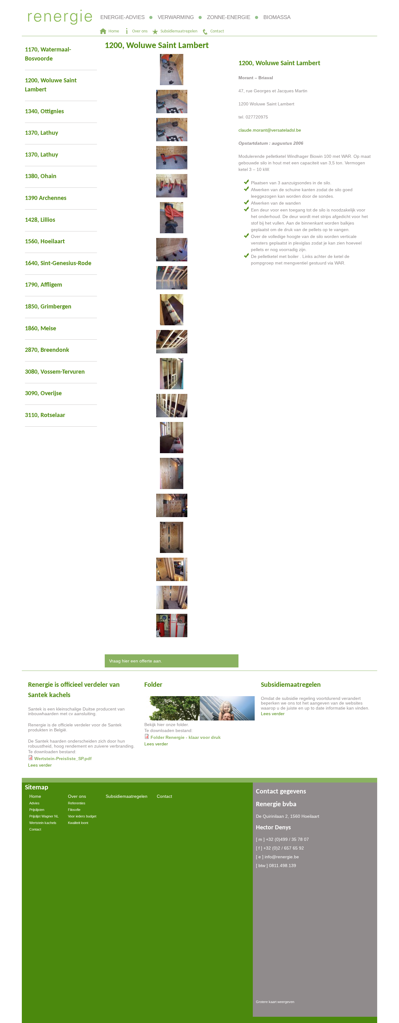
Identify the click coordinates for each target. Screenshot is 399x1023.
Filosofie (74, 810)
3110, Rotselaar (45, 415)
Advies (34, 803)
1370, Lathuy (41, 133)
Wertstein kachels (42, 823)
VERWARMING (176, 17)
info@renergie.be (282, 856)
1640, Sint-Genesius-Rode (58, 263)
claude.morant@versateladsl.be (269, 130)
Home (113, 31)
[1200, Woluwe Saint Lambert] (172, 69)
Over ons (139, 31)
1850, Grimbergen (48, 307)
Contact (217, 31)
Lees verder (40, 765)
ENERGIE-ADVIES (122, 17)
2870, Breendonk (47, 350)
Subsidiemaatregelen (179, 31)
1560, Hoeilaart (45, 242)
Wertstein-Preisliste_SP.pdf (63, 758)
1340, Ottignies (44, 112)
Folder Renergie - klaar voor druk (186, 737)
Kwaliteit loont (78, 823)
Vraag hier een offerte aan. (135, 660)
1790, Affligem (43, 285)
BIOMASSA (277, 17)
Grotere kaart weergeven (275, 1002)
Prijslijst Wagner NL (44, 816)
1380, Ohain (40, 176)
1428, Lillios (40, 220)
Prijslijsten (36, 810)
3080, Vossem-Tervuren (55, 372)
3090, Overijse (43, 393)
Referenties (76, 803)
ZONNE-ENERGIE (228, 17)
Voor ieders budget (82, 816)
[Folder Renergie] (199, 718)
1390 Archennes (45, 198)
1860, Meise (40, 329)
